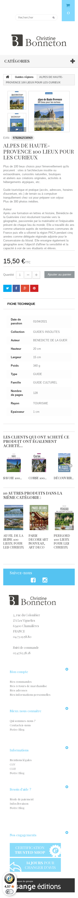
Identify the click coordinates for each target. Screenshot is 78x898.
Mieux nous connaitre (25, 711)
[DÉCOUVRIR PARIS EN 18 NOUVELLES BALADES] (64, 462)
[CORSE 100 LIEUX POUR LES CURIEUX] (39, 462)
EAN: (6, 137)
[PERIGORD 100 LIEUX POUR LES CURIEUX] (64, 517)
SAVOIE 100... (12, 478)
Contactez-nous (20, 725)
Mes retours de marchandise (28, 686)
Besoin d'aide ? (20, 789)
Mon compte (19, 672)
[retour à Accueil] (7, 77)
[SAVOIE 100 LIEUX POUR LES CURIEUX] (13, 462)
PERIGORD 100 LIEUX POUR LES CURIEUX (62, 541)
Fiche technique (21, 304)
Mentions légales (21, 760)
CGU (13, 768)
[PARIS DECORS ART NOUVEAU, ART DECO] (39, 517)
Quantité (8, 274)
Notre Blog (17, 729)
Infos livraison (19, 803)
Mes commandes (21, 681)
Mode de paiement (22, 799)
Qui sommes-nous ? (23, 721)
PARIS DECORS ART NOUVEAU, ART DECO (38, 541)
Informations (19, 750)
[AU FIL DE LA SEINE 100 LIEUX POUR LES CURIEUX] (13, 517)
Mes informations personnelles (30, 694)
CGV (12, 764)
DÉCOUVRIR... (64, 478)
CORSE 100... (38, 478)
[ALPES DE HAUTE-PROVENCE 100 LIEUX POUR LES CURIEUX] (17, 100)
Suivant (17, 129)
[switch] (9, 891)
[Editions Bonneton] (39, 38)
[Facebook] (34, 580)
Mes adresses (18, 690)
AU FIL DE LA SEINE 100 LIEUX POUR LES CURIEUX (13, 541)
